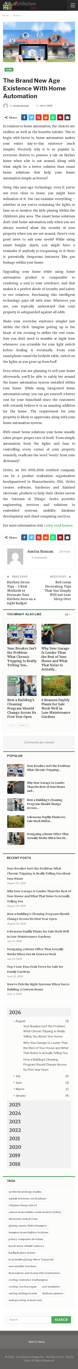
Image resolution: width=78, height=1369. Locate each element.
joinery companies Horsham (26, 1239)
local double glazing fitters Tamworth (31, 1259)
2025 (15, 1104)
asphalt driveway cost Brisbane (27, 1198)
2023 (15, 1121)
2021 (14, 1138)
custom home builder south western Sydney (35, 1212)
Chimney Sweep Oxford (23, 1205)
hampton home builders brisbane (29, 1232)
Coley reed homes (58, 525)
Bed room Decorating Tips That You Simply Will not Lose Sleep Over (58, 590)
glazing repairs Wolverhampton (28, 1225)
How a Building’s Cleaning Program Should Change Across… (44, 804)
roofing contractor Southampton (28, 1279)
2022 (15, 1130)
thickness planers (52, 1293)
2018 (14, 1164)
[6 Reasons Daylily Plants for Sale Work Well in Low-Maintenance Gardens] (56, 685)
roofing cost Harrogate (23, 1286)
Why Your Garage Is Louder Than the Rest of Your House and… (46, 787)
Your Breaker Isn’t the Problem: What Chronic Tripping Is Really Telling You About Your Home (39, 873)
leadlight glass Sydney (22, 1252)
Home (9, 70)
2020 (15, 1147)
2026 (15, 1012)
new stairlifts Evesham (22, 1266)
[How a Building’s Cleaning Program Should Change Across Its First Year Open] (22, 685)
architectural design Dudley (25, 1191)
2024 (15, 1113)
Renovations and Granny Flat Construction (34, 1273)
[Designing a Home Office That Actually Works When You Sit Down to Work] (15, 838)
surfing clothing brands (23, 1293)
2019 (14, 1155)
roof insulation (51, 1286)
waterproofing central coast (25, 1300)
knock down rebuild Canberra (26, 1245)
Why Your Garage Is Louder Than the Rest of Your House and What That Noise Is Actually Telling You (39, 896)
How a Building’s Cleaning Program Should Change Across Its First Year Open (45, 1065)
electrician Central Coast (23, 1218)
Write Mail (36, 1341)
